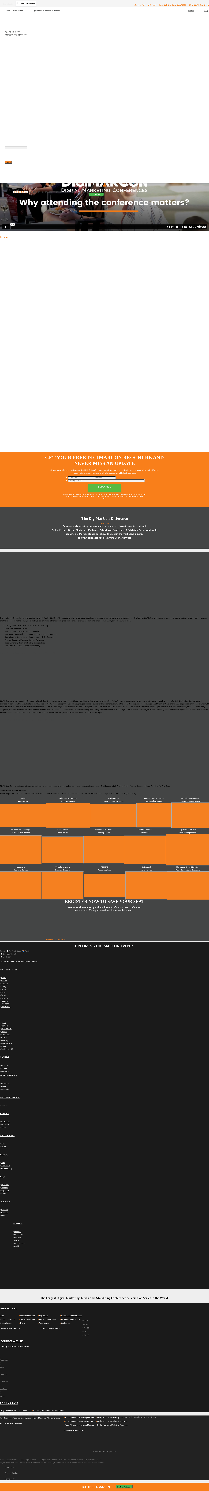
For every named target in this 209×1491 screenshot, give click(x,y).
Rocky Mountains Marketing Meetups (79, 1425)
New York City (6, 1029)
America (17, 1231)
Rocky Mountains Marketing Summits (112, 1421)
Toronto (4, 1068)
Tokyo (3, 1193)
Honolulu (4, 998)
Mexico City (5, 1083)
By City (27, 951)
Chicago (4, 986)
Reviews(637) (198, 11)
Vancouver (5, 1071)
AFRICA (4, 1154)
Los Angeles (5, 1007)
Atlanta (3, 977)
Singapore (5, 1190)
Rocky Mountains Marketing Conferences (49, 1414)
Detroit (3, 995)
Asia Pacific (18, 1234)
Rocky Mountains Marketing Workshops (112, 1425)
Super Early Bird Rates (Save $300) (172, 5)
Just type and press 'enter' (7, 104)
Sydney (3, 1215)
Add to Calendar (28, 3)
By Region (7, 957)
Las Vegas (5, 1004)
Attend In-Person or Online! (145, 5)
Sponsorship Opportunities (71, 1315)
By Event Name (15, 951)
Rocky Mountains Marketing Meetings (79, 1421)
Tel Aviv (4, 1146)
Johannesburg (6, 1168)
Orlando (4, 1031)
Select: (3, 951)
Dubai (3, 1143)
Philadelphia (5, 1034)
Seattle (3, 1046)
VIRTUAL (17, 1223)
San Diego (5, 1040)
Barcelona (5, 1124)
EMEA (16, 1240)
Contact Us (65, 1323)
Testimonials (44, 1323)
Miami (3, 1023)
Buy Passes (43, 1315)
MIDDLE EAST (7, 1135)
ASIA (2, 1176)
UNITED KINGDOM (10, 1097)
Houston (4, 1001)
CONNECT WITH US (12, 1341)
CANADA (4, 1057)
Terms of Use (10, 1479)
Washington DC (7, 1049)
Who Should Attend (27, 1315)
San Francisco (6, 1043)
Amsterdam (5, 1121)
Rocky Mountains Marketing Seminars (112, 1417)
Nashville (4, 1026)
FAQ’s (22, 1323)
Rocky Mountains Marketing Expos (46, 1418)
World (16, 1246)
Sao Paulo (5, 1089)
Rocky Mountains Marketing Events (142, 1417)
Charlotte (4, 983)
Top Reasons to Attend (29, 1319)
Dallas (3, 989)
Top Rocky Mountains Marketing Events (48, 1410)
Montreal (4, 1065)
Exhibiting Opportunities (70, 1319)
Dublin (3, 1127)
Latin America (19, 1243)
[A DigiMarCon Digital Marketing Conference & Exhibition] (93, 1319)
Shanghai (4, 1187)
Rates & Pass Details (47, 1319)
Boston (4, 980)
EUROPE (4, 1113)
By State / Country (10, 954)
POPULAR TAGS (9, 1403)
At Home (17, 1237)
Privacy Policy (10, 1467)
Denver (4, 992)
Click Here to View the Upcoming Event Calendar (19, 961)
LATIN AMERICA (8, 1075)
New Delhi (5, 1185)
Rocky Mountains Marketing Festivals (79, 1417)
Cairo (3, 1163)
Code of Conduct (11, 1473)
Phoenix (4, 1037)
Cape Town (5, 1165)
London (4, 1105)
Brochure (5, 237)
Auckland (4, 1209)
